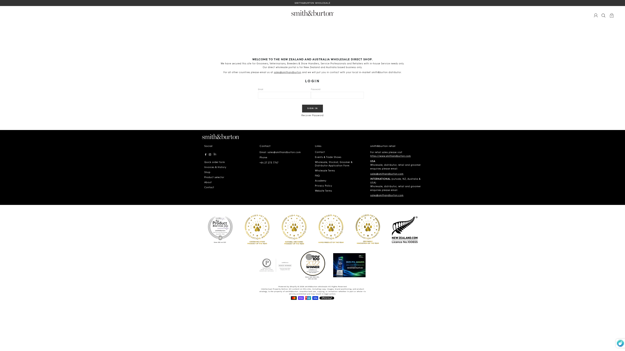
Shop (207, 172)
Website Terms (323, 191)
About (208, 182)
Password (315, 89)
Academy (320, 181)
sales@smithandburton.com (386, 174)
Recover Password (312, 115)
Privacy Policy (323, 186)
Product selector (214, 177)
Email (260, 89)
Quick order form (214, 162)
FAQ (317, 176)
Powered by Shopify (287, 286)
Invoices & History (215, 167)
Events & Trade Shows (328, 157)
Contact (209, 187)
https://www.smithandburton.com (390, 156)
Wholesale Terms (325, 171)
